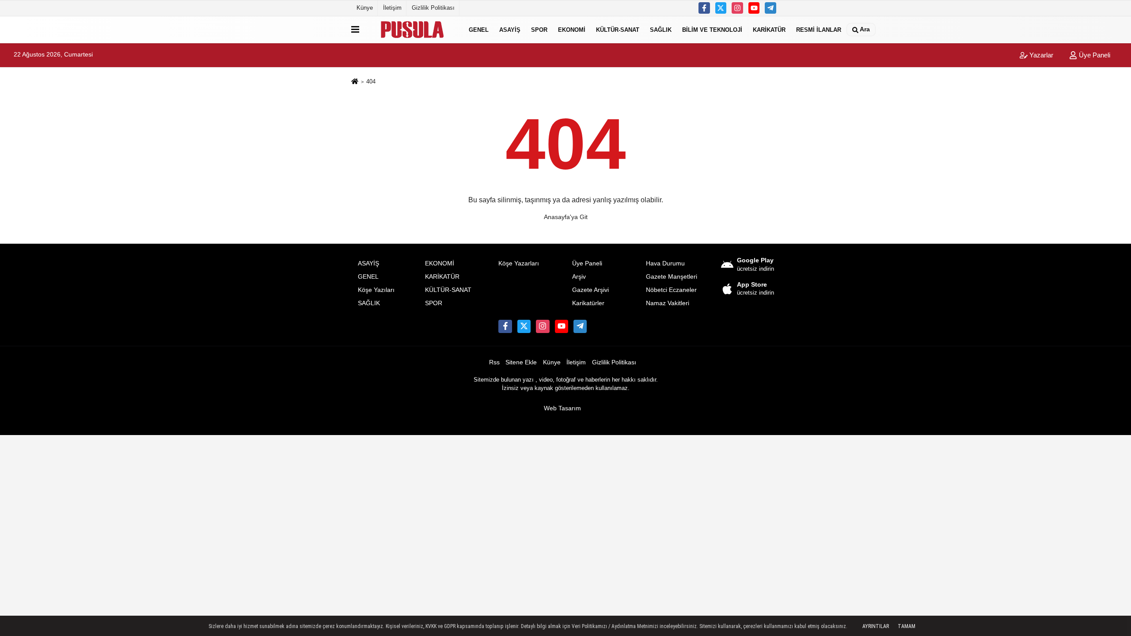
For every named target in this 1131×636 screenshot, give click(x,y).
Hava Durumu (665, 263)
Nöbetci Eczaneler (671, 290)
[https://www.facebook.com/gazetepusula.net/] (704, 8)
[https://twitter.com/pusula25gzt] (721, 8)
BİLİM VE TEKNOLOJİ (712, 29)
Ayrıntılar (875, 626)
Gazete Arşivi (590, 290)
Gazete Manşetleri (671, 276)
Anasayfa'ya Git (566, 216)
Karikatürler (588, 303)
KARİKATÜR (769, 29)
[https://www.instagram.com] (737, 8)
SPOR (539, 29)
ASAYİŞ (509, 29)
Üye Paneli (1093, 55)
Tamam (906, 626)
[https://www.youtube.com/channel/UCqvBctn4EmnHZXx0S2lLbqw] (754, 8)
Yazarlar (1040, 55)
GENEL (479, 29)
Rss (494, 362)
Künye (365, 7)
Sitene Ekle (521, 362)
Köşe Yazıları (376, 290)
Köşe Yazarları (518, 263)
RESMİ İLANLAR (818, 29)
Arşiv (579, 276)
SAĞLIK (661, 29)
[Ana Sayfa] (354, 82)
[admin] (770, 8)
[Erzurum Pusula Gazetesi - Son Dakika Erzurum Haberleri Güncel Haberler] (412, 30)
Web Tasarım (562, 408)
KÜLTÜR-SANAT (617, 29)
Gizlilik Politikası (433, 7)
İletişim (392, 7)
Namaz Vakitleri (667, 303)
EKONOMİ (571, 29)
